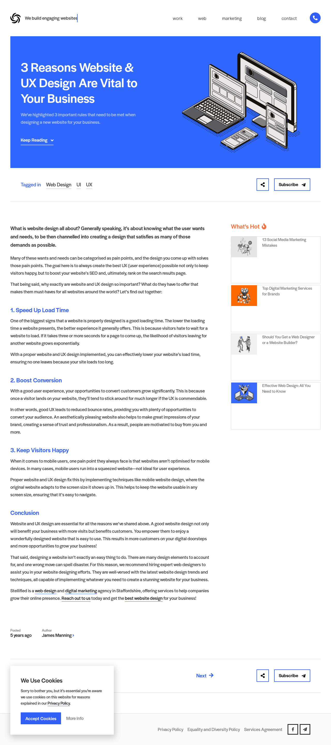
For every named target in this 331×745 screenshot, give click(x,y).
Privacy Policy (59, 703)
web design (45, 590)
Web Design (58, 184)
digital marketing (81, 590)
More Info (75, 718)
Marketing (232, 18)
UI (79, 184)
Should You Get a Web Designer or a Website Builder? (288, 339)
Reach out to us (76, 598)
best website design (144, 598)
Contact (289, 18)
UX (89, 184)
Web (202, 18)
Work (178, 18)
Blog (261, 18)
